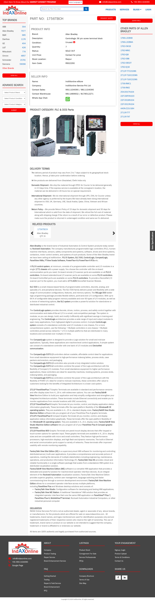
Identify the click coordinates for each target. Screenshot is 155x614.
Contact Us (119, 561)
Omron (5, 56)
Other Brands (8, 68)
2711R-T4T (125, 117)
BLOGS (136, 9)
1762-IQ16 (125, 67)
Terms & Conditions (122, 557)
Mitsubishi (6, 52)
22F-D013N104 (127, 104)
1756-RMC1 (125, 83)
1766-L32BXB (126, 38)
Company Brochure (86, 576)
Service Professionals (87, 557)
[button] (35, 232)
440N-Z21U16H (127, 108)
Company (47, 550)
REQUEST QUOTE (107, 18)
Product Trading (50, 554)
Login (148, 9)
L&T (4, 47)
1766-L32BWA (126, 42)
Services (124, 9)
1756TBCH (42, 229)
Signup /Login (120, 550)
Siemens (6, 64)
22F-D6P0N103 (127, 96)
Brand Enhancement (52, 587)
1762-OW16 (125, 46)
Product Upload (121, 554)
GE (3, 43)
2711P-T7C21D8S (128, 71)
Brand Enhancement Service (55, 561)
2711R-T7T (125, 112)
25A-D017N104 (127, 92)
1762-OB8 (124, 59)
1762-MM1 (125, 50)
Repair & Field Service (52, 583)
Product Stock (84, 550)
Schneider (6, 60)
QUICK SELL (136, 21)
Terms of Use (84, 580)
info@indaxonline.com (111, 2)
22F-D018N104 (127, 100)
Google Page (17, 565)
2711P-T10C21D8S (128, 79)
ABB (4, 27)
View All (14, 75)
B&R (4, 35)
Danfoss (6, 39)
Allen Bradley (8, 31)
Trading (46, 580)
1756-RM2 (125, 88)
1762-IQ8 (124, 54)
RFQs (81, 561)
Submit (14, 110)
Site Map (82, 583)
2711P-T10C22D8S (128, 75)
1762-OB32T (126, 63)
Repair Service (49, 557)
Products (111, 9)
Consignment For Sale (87, 554)
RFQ (45, 591)
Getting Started (50, 576)
